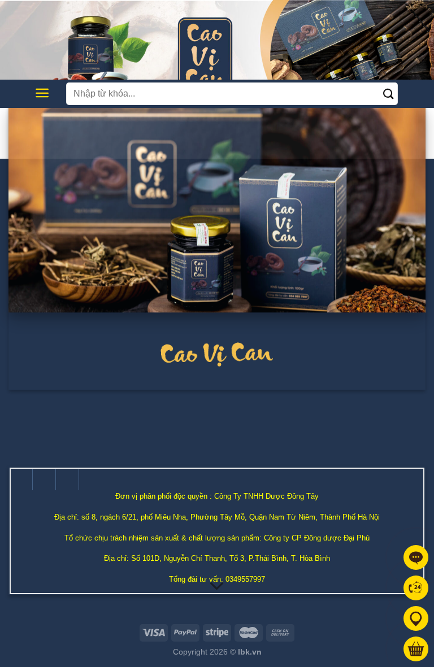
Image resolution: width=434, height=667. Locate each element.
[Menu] (42, 93)
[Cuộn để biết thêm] (217, 586)
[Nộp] (389, 93)
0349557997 (245, 579)
